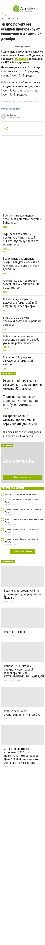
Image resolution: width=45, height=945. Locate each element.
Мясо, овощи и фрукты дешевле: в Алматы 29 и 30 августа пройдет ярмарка (20, 302)
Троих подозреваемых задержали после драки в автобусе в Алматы (21, 401)
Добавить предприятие (22, 551)
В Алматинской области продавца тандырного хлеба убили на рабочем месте (21, 339)
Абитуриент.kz (18, 461)
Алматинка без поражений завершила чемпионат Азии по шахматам (21, 284)
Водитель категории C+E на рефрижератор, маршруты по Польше (22, 594)
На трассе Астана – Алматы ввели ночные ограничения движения (20, 420)
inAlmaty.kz (21, 58)
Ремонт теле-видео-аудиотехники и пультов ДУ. (22, 712)
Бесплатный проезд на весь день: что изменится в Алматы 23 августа (22, 384)
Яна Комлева (12, 115)
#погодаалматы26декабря (11, 109)
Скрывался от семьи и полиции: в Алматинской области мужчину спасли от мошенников (20, 239)
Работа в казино (14, 632)
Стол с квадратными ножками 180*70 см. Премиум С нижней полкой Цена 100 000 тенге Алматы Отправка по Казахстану (21, 755)
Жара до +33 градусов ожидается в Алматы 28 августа (18, 360)
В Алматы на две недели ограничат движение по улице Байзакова (22, 219)
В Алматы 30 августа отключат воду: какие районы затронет (22, 321)
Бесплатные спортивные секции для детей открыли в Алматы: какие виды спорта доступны (21, 264)
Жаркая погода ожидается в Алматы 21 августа (22, 434)
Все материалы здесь (23, 477)
